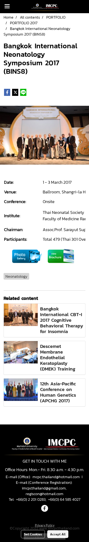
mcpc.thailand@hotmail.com (56, 477)
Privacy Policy (44, 525)
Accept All (58, 534)
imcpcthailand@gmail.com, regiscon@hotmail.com (44, 491)
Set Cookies (33, 534)
